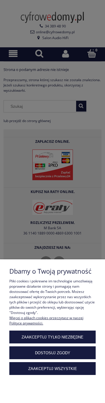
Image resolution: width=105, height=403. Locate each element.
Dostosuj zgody (52, 353)
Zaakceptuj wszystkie (52, 368)
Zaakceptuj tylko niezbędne (52, 337)
